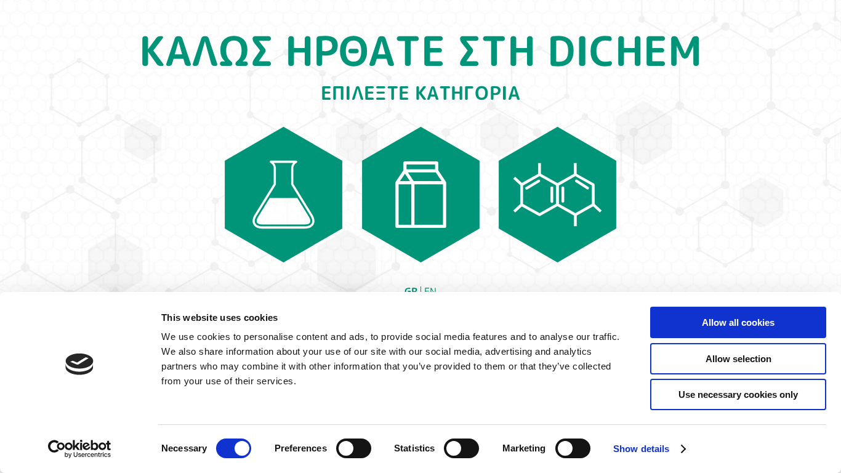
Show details (641, 448)
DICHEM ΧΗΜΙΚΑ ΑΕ (283, 194)
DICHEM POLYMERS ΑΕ (558, 194)
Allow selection (738, 359)
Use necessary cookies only (738, 394)
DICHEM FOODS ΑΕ (420, 194)
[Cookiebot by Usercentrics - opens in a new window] (80, 449)
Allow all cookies (738, 322)
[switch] (353, 448)
